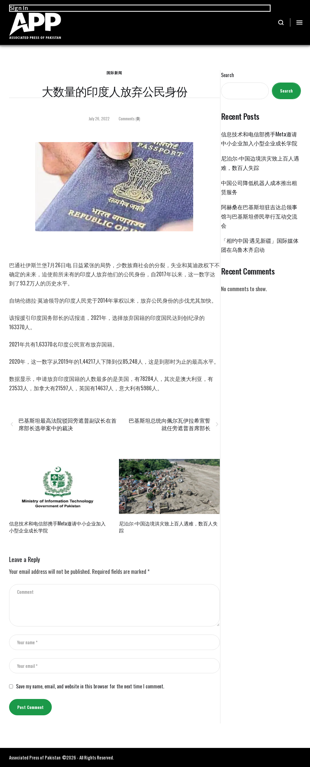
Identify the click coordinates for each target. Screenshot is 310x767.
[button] (281, 22)
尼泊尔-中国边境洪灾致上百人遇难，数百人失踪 (168, 527)
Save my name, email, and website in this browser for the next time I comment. (90, 686)
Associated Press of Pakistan (35, 757)
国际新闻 (114, 72)
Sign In (19, 8)
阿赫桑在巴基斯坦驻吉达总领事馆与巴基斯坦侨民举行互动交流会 (259, 216)
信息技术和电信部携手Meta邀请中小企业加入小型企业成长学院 (57, 527)
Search (227, 75)
